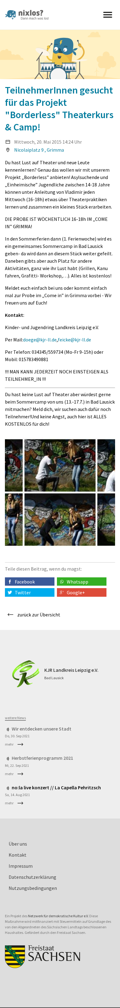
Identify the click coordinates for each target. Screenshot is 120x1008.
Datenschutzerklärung (32, 877)
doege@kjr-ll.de (40, 340)
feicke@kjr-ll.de (74, 340)
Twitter (23, 592)
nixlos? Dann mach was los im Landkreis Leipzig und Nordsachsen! (29, 15)
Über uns (18, 844)
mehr (9, 744)
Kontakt (17, 855)
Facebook (25, 582)
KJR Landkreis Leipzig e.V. (71, 670)
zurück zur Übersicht (38, 615)
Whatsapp (77, 582)
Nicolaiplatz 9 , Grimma (39, 150)
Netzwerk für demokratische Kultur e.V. (58, 916)
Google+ (76, 592)
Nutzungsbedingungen (33, 888)
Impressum (21, 866)
